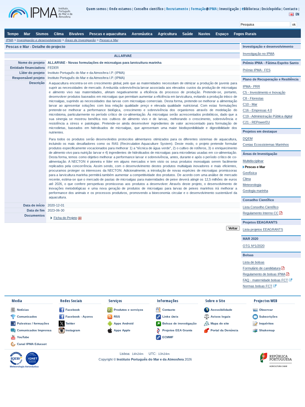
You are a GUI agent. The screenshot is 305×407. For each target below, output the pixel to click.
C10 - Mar (250, 104)
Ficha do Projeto (65, 218)
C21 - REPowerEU (256, 122)
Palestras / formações (33, 323)
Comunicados (27, 316)
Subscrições (268, 316)
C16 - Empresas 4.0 (257, 110)
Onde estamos (120, 8)
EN (297, 14)
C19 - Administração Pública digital (267, 116)
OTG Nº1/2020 (253, 246)
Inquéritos (266, 323)
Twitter (70, 323)
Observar (266, 309)
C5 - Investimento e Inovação (264, 92)
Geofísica (250, 173)
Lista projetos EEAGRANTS (263, 229)
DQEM (248, 138)
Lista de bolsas (253, 262)
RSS (117, 316)
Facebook (73, 309)
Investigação (229, 8)
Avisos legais (221, 316)
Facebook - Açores (79, 316)
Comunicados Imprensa (34, 330)
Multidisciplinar (253, 161)
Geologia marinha (255, 190)
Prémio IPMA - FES (256, 70)
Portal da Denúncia (224, 330)
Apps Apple (122, 330)
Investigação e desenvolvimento (39, 40)
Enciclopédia (271, 8)
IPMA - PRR (251, 86)
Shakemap (267, 330)
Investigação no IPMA (258, 53)
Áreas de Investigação (80, 40)
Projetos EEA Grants (177, 330)
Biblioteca (250, 8)
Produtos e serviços (128, 309)
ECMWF (167, 337)
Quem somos (96, 8)
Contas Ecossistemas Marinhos (266, 144)
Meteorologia (252, 185)
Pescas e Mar (108, 40)
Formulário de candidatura (262, 268)
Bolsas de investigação (179, 323)
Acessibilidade (221, 309)
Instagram (73, 330)
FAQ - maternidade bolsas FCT (265, 280)
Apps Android (123, 323)
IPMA (9, 40)
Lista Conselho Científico (260, 207)
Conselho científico (149, 8)
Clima (247, 179)
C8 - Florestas (253, 98)
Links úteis (170, 316)
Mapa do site (220, 323)
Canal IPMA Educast (31, 344)
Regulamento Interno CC (260, 213)
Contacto (290, 8)
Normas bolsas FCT (257, 286)
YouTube (23, 337)
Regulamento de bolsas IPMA (264, 274)
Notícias (23, 309)
